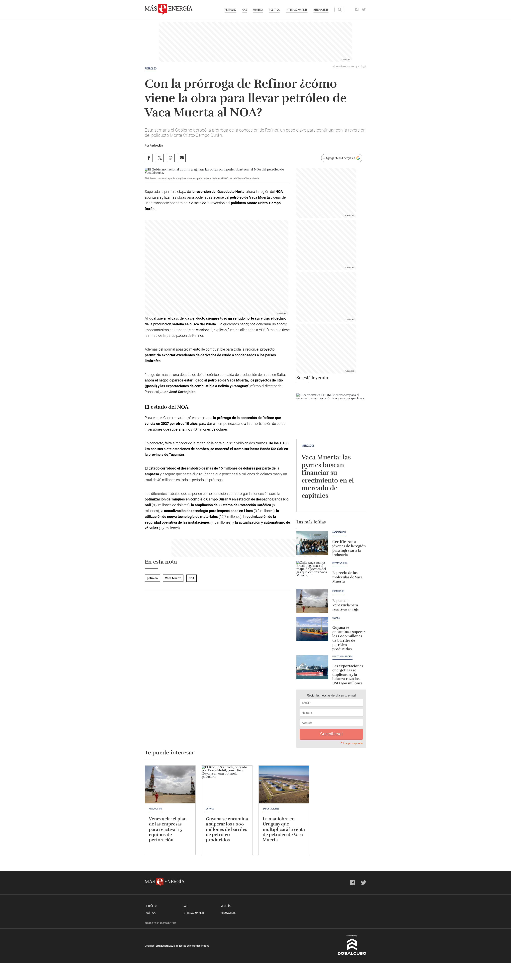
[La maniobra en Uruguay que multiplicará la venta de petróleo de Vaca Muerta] (284, 784)
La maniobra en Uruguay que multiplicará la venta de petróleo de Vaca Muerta (284, 829)
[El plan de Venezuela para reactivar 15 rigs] (312, 601)
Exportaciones (340, 563)
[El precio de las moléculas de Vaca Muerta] (312, 573)
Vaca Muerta (173, 578)
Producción (338, 591)
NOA (191, 578)
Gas (244, 9)
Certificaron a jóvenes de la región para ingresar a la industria (349, 548)
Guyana (336, 618)
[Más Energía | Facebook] (356, 10)
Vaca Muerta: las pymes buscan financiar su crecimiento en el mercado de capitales (328, 476)
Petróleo (230, 9)
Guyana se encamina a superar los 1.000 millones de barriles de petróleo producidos (348, 638)
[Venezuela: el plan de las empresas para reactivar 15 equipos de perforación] (170, 784)
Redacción (156, 145)
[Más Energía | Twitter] (363, 10)
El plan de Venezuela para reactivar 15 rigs (345, 604)
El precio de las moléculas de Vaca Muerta (347, 577)
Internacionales (296, 9)
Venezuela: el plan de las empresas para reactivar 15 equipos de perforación (168, 829)
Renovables (320, 9)
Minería (258, 9)
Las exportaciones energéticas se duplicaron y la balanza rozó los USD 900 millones (347, 674)
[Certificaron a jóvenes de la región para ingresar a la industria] (312, 543)
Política (274, 9)
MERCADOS (308, 445)
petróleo (150, 68)
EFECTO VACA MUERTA (342, 656)
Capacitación (339, 532)
